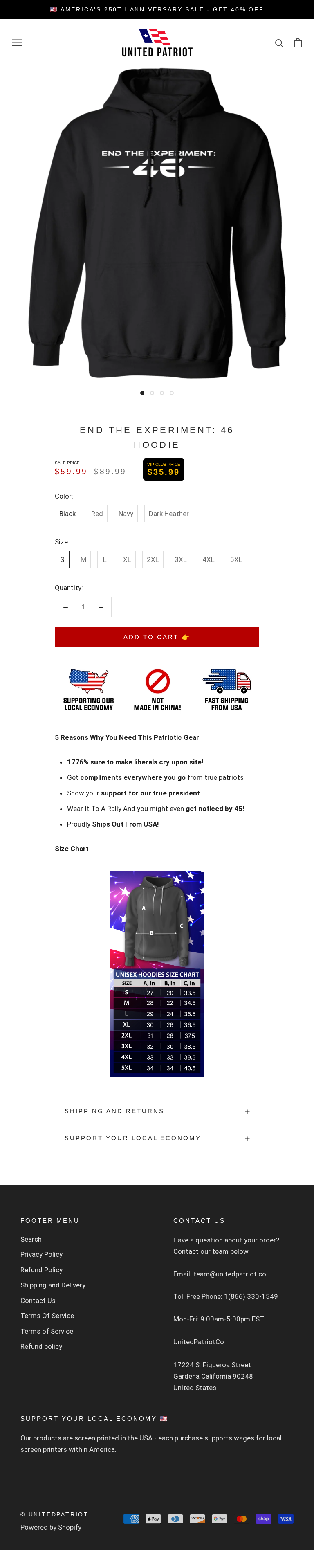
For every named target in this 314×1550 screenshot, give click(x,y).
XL (127, 559)
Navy (126, 514)
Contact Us (38, 1300)
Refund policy (41, 1346)
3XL (181, 559)
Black (67, 514)
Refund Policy (41, 1270)
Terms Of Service (47, 1316)
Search (31, 1239)
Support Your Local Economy (133, 1137)
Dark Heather (169, 514)
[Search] (279, 42)
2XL (153, 559)
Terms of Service (46, 1331)
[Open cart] (298, 42)
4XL (208, 559)
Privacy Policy (41, 1254)
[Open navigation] (17, 42)
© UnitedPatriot (54, 1514)
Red (97, 514)
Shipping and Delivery (52, 1285)
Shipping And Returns (114, 1110)
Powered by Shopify (50, 1527)
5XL (236, 559)
